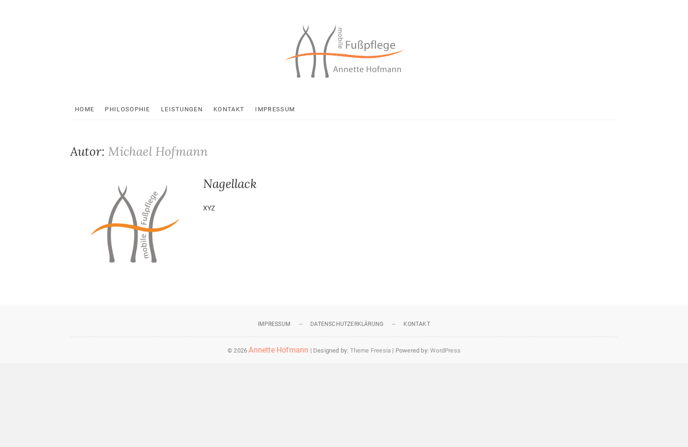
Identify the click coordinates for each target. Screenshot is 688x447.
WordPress (445, 350)
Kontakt (228, 109)
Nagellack (230, 183)
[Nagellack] (132, 222)
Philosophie (127, 109)
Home (84, 109)
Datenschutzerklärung (346, 324)
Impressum (275, 109)
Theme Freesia (370, 350)
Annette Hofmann (278, 350)
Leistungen (182, 109)
